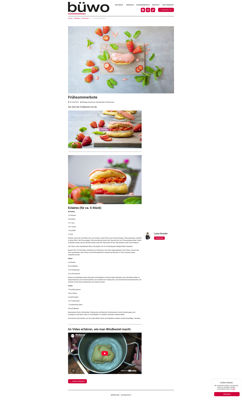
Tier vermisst (168, 5)
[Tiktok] (153, 10)
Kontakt (156, 5)
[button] (70, 129)
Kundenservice (143, 5)
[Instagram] (148, 10)
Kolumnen (91, 102)
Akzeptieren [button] (227, 394)
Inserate (130, 5)
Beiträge (119, 5)
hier (234, 389)
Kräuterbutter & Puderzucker (105, 102)
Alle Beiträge (159, 238)
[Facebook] (143, 10)
